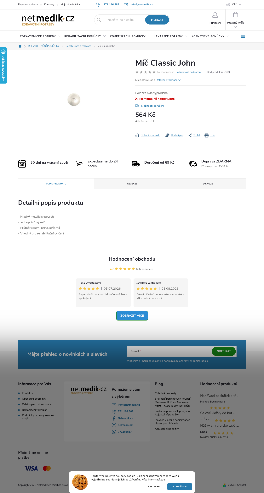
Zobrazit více (132, 316)
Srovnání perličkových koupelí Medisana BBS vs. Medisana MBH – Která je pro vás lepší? (172, 402)
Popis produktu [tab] (56, 183)
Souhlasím (181, 486)
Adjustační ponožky (167, 429)
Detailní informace (166, 80)
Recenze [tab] (132, 183)
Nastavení (154, 487)
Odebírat (224, 351)
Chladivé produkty (165, 393)
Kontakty (49, 4)
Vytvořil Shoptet (237, 485)
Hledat (157, 20)
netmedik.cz (125, 425)
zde (162, 479)
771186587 (125, 432)
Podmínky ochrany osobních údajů (39, 417)
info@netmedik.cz (129, 405)
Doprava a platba (28, 4)
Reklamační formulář (34, 410)
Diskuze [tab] (208, 183)
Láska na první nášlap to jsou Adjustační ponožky (172, 412)
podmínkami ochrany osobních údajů (186, 361)
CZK (234, 4)
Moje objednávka (70, 4)
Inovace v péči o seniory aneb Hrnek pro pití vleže (172, 421)
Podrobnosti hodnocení (188, 72)
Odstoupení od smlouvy (36, 404)
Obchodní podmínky (34, 398)
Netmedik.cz (125, 418)
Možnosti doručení (152, 106)
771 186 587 (125, 411)
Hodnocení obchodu (132, 259)
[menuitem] (40, 36)
